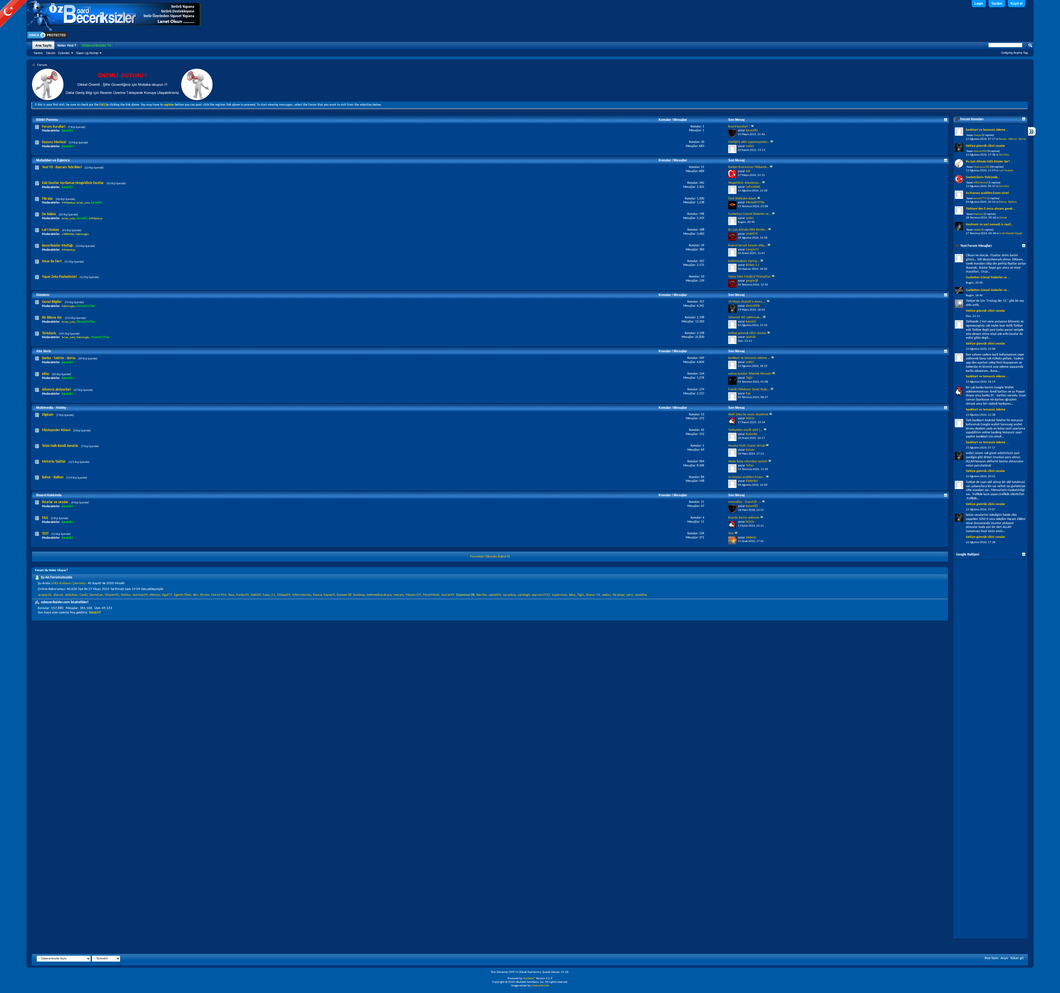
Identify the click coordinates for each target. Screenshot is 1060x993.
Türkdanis (49, 333)
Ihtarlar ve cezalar (55, 502)
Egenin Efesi (182, 595)
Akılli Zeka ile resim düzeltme (748, 414)
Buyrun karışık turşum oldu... (747, 245)
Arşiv (1004, 958)
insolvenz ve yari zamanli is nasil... (989, 224)
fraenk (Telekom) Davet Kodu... (749, 389)
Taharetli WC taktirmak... (745, 317)
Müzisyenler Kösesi (56, 430)
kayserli (329, 595)
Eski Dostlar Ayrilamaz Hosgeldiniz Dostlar (73, 183)
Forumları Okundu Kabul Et (490, 556)
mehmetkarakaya (379, 595)
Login (978, 4)
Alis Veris (43, 351)
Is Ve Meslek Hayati (1011, 233)
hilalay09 (283, 595)
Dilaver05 (112, 595)
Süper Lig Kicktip (87, 53)
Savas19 (95, 612)
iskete (977, 229)
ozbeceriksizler (540, 985)
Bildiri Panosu (47, 120)
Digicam (48, 415)
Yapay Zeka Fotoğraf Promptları (749, 276)
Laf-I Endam (50, 230)
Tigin (580, 595)
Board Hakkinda (49, 495)
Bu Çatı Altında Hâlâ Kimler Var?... (989, 161)
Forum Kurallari (53, 127)
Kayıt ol (1016, 4)
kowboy (359, 595)
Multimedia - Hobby (51, 408)
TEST (45, 533)
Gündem (42, 295)
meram (398, 595)
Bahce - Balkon (52, 477)
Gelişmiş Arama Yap (1014, 52)
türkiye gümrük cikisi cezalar (747, 333)
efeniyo (155, 595)
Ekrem (204, 595)
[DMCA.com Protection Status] (47, 38)
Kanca (317, 595)
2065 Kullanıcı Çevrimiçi (68, 583)
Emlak (1003, 217)
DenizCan (96, 595)
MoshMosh (431, 595)
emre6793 (980, 198)
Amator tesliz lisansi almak (746, 445)
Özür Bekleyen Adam (742, 198)
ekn (195, 595)
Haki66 (256, 595)
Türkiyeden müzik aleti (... (745, 430)
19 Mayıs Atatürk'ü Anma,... (747, 301)
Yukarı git (1017, 958)
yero (629, 595)
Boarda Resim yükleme (743, 517)
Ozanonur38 (981, 167)
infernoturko (301, 595)
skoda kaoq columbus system (747, 461)
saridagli (524, 595)
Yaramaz (618, 595)
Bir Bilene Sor (52, 317)
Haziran (978, 214)
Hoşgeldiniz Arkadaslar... (744, 183)
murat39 (447, 595)
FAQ (45, 518)
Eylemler (64, 53)
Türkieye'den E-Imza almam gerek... (990, 208)
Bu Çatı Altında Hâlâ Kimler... (747, 229)
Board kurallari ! (739, 126)
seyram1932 (541, 595)
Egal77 (167, 595)
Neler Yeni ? (66, 45)
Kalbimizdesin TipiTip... (743, 261)
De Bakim (49, 214)
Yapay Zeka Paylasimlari (59, 277)
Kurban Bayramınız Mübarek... (748, 167)
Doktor (126, 595)
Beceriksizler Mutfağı (57, 245)
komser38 (344, 595)
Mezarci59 (413, 595)
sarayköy (509, 595)
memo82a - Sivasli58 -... (744, 502)
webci (606, 595)
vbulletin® (529, 978)
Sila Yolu (1004, 154)
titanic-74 (593, 595)
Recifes (481, 595)
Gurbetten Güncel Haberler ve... (749, 214)
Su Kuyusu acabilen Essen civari (987, 193)
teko (572, 595)
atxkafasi (71, 595)
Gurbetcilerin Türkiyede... (983, 177)
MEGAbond (981, 182)
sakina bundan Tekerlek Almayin (749, 373)
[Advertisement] (990, 747)
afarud (58, 595)
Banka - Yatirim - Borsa (58, 358)
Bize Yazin (991, 958)
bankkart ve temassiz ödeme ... (749, 358)
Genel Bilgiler (52, 302)
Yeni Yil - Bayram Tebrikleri (62, 167)
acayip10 (44, 595)
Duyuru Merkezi (54, 142)
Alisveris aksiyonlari (56, 389)
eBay (45, 374)
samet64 (495, 595)
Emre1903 (218, 595)
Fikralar (47, 199)
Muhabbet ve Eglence (53, 160)
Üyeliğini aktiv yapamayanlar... (748, 142)
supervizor (559, 595)
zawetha (641, 595)
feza (231, 595)
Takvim (50, 53)
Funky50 (242, 595)
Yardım (996, 4)
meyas (977, 135)
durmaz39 (140, 595)
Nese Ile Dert (52, 261)
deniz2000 (980, 151)
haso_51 (269, 595)
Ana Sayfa (43, 45)
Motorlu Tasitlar (54, 461)
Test (731, 533)
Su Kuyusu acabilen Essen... (746, 477)
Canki (84, 595)
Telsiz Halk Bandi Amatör (60, 446)
